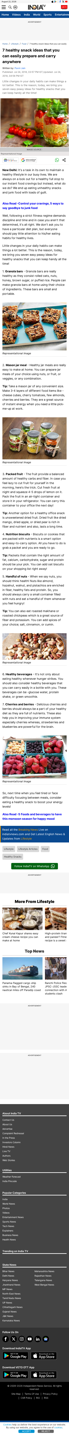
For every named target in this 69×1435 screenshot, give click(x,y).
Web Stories (8, 1160)
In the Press (8, 1137)
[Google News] (10, 160)
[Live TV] (64, 7)
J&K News (7, 1316)
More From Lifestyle (34, 901)
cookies (58, 1427)
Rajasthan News (42, 1275)
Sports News (9, 1221)
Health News (9, 1239)
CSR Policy (26, 1397)
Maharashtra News (44, 1271)
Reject (46, 1431)
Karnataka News (11, 1320)
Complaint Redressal (13, 1133)
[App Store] (44, 1356)
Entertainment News (13, 1217)
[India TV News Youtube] (66, 1)
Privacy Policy (50, 1393)
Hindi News (8, 1146)
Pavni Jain (20, 68)
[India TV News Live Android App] (15, 1356)
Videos (16, 14)
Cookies (7, 1424)
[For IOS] (44, 1375)
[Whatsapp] (57, 160)
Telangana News (43, 1280)
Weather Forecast (11, 1176)
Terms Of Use (32, 1393)
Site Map (16, 1393)
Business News (10, 1235)
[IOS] (52, 1)
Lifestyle (15, 44)
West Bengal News (44, 1284)
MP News (7, 1289)
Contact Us (8, 1119)
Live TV (6, 1151)
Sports (47, 14)
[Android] (55, 1)
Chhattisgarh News (12, 1307)
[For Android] (15, 1375)
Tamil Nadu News (11, 1298)
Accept (26, 1431)
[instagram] (21, 1339)
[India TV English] (37, 7)
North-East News (11, 1293)
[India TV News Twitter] (63, 1)
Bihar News (8, 1271)
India (27, 14)
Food (24, 44)
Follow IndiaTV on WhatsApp (31, 866)
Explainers (7, 1230)
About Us (7, 1124)
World (36, 14)
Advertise (7, 1128)
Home (5, 14)
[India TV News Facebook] (60, 1)
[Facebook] (5, 1339)
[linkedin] (37, 1339)
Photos (6, 1208)
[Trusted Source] (28, 160)
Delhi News (8, 1275)
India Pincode (9, 1181)
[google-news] (46, 1339)
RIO (38, 1397)
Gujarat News (9, 1311)
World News (8, 1203)
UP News (7, 1302)
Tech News (8, 1226)
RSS (46, 1397)
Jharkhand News (11, 1284)
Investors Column (11, 1142)
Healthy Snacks (13, 856)
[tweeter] (13, 1339)
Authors (6, 1155)
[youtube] (29, 1339)
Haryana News (10, 1280)
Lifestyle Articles (28, 848)
